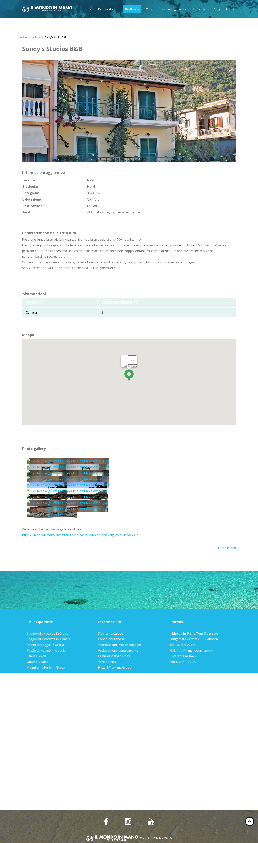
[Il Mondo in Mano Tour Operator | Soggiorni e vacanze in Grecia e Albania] (47, 8)
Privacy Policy (162, 838)
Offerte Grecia (37, 656)
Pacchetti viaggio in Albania (46, 650)
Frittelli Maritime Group (114, 667)
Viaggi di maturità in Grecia (46, 667)
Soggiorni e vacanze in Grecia (47, 633)
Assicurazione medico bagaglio (120, 645)
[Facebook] (106, 821)
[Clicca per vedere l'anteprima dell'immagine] (129, 111)
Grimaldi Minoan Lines (114, 656)
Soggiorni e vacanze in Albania (48, 639)
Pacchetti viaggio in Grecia (45, 645)
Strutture (23, 37)
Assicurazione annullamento (118, 650)
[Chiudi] (132, 359)
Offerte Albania (37, 662)
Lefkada (36, 37)
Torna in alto (226, 548)
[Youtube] (151, 821)
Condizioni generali (111, 639)
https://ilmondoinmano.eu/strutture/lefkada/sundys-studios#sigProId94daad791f (80, 535)
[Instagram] (128, 821)
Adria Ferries (107, 662)
